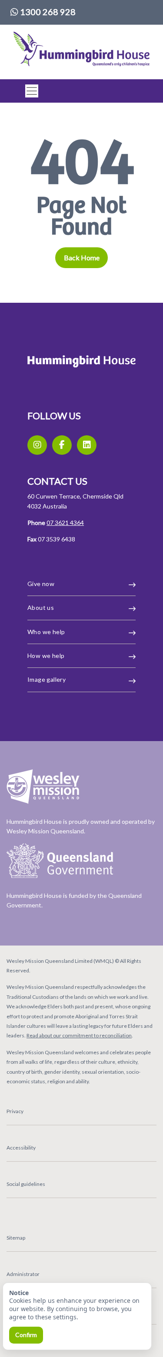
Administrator (23, 1274)
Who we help (46, 631)
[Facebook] (62, 445)
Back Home (82, 257)
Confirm (26, 1334)
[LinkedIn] (86, 445)
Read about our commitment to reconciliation (79, 1035)
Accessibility (21, 1147)
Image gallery (46, 679)
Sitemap (16, 1237)
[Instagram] (37, 445)
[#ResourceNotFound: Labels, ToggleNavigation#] (29, 91)
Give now (40, 583)
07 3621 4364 (65, 522)
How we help (45, 655)
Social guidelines (26, 1184)
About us (40, 607)
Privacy (15, 1111)
